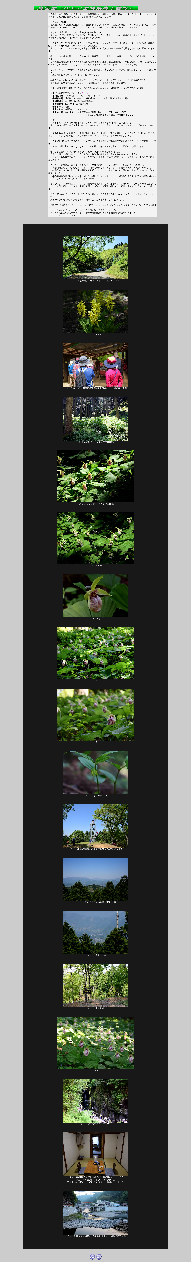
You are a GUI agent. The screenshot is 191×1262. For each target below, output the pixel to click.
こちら (85, 93)
